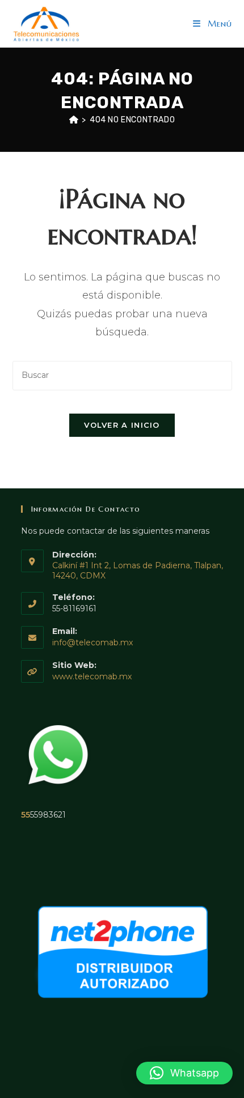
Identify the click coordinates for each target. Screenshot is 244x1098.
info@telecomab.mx (92, 642)
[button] (184, 1073)
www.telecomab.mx (92, 676)
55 (25, 815)
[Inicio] (74, 120)
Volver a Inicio (122, 424)
